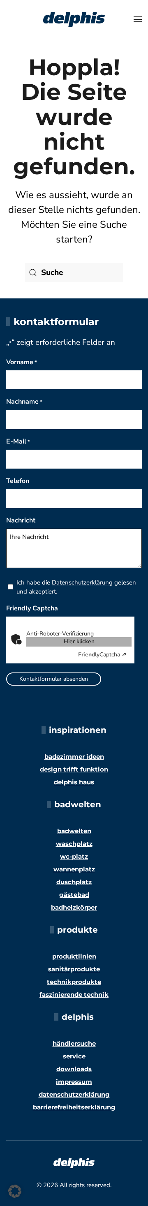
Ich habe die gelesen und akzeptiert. (76, 587)
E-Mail (18, 441)
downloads (74, 1069)
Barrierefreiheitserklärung (74, 1107)
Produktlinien (74, 956)
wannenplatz (74, 869)
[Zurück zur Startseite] (74, 19)
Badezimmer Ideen (74, 756)
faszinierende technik (74, 994)
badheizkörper (74, 907)
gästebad (74, 895)
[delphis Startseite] (74, 1162)
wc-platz (74, 856)
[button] (138, 19)
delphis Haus (74, 782)
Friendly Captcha (32, 608)
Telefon (17, 480)
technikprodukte (74, 982)
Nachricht (20, 520)
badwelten (74, 831)
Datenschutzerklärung (82, 582)
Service (74, 1056)
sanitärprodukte (74, 969)
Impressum (74, 1082)
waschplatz (74, 844)
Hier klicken (79, 641)
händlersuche (74, 1043)
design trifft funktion (74, 769)
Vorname (21, 362)
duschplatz (74, 882)
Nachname (24, 401)
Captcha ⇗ (102, 654)
